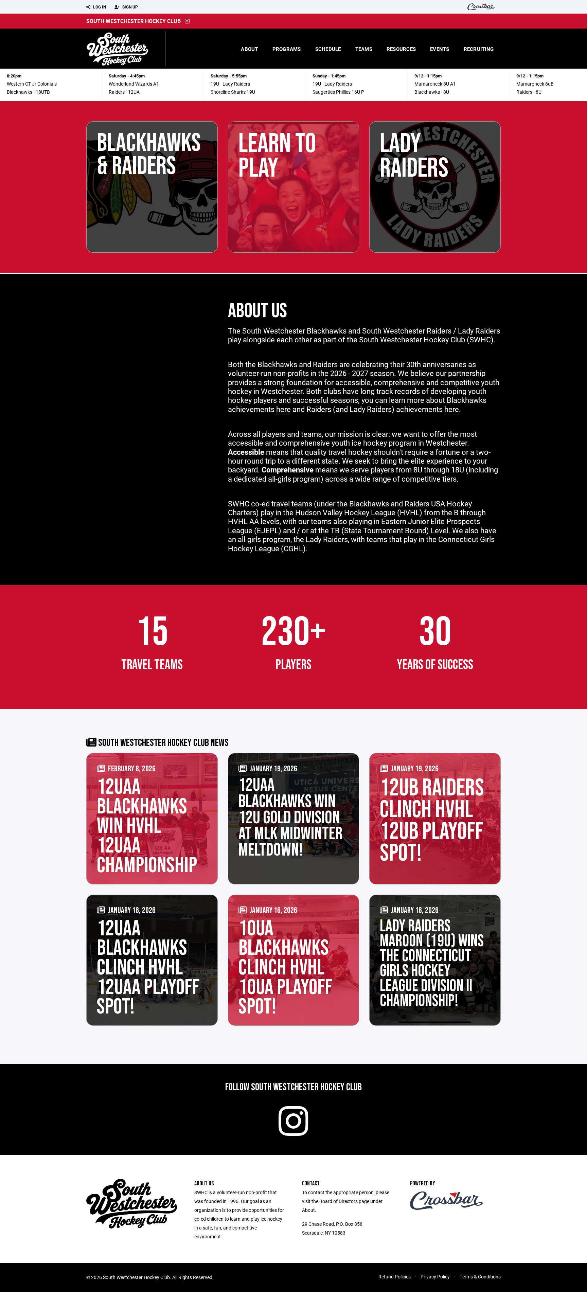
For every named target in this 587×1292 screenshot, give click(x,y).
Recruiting (479, 49)
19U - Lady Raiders (230, 83)
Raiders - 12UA (124, 92)
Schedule (328, 49)
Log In (99, 7)
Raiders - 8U (528, 92)
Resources (401, 49)
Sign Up (129, 7)
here (451, 409)
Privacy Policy (435, 1276)
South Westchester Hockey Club (133, 20)
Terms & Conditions (480, 1276)
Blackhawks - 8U (431, 92)
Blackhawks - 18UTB (28, 92)
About (249, 49)
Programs (286, 49)
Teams (363, 49)
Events (439, 49)
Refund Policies (394, 1276)
